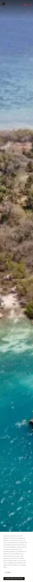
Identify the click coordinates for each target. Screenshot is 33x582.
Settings (8, 572)
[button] (30, 4)
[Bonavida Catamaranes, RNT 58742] (4, 5)
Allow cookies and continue (14, 578)
